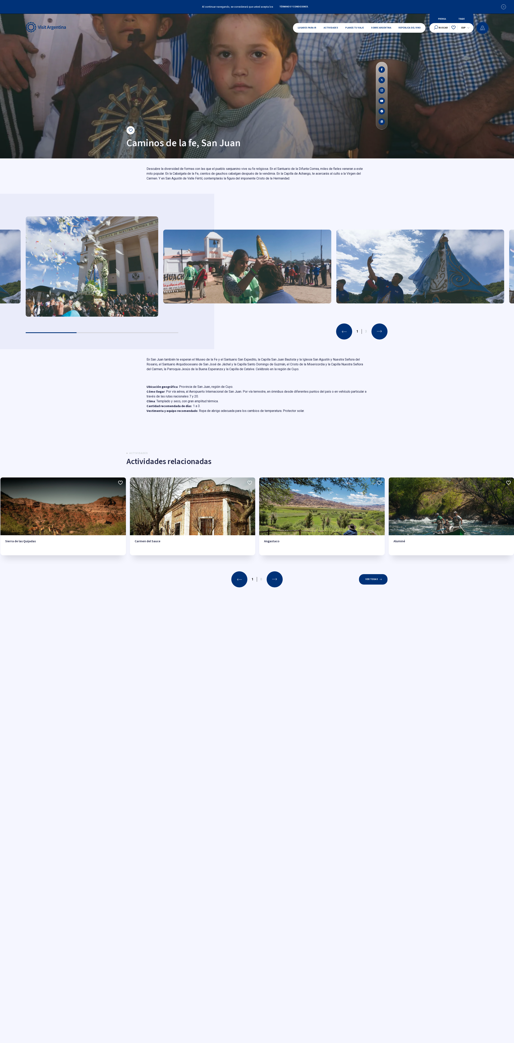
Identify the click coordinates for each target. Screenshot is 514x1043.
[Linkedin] (381, 122)
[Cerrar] (503, 6)
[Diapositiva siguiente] (379, 331)
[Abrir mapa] (482, 28)
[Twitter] (381, 80)
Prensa (442, 19)
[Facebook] (381, 69)
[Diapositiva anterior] (344, 331)
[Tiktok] (381, 111)
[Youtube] (381, 101)
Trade (461, 19)
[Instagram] (381, 90)
